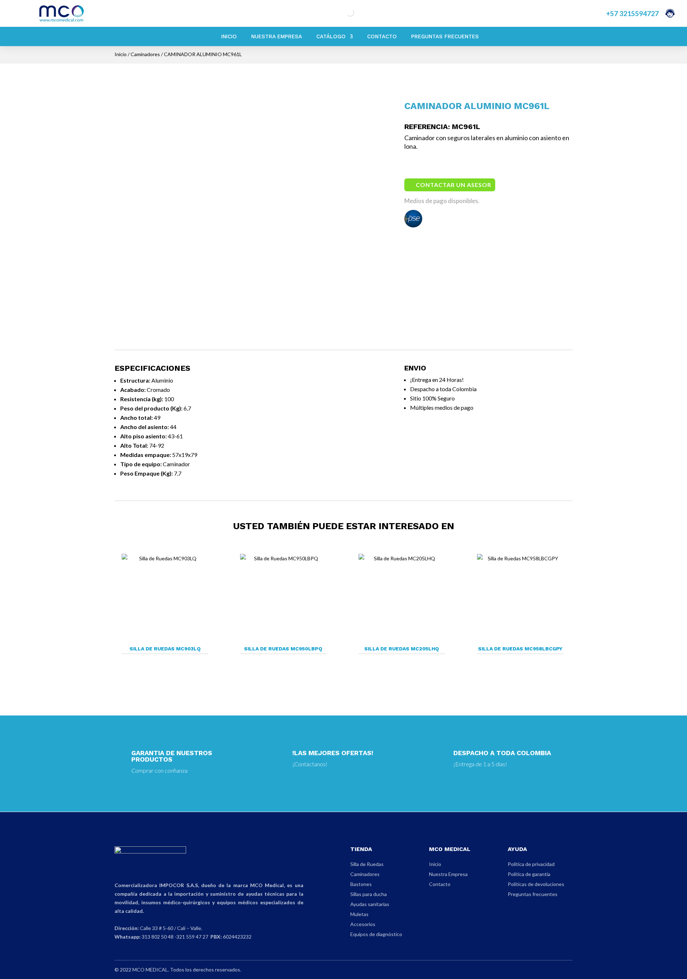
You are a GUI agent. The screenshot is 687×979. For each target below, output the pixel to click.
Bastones (361, 884)
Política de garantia (529, 874)
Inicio (229, 36)
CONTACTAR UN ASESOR (453, 184)
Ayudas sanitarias (369, 904)
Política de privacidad (531, 864)
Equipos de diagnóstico (376, 934)
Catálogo (331, 36)
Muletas (359, 914)
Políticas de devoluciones (536, 884)
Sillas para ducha (368, 894)
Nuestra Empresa (276, 36)
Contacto (382, 36)
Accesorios (362, 924)
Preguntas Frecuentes (445, 36)
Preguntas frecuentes (532, 894)
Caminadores (145, 54)
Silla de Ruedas (367, 864)
